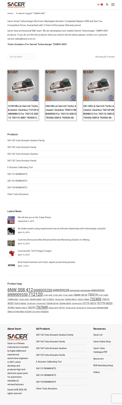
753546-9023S (77, 304)
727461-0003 (57, 295)
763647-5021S (21, 308)
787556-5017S (81, 308)
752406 (95, 299)
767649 (42, 307)
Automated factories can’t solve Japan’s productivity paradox (46, 262)
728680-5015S (80, 295)
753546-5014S (52, 303)
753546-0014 (31, 304)
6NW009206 (42, 290)
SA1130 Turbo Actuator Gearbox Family (26, 140)
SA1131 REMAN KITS (17, 174)
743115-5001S (48, 299)
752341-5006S (83, 299)
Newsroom (98, 359)
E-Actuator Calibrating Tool (20, 167)
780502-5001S (53, 308)
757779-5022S (104, 303)
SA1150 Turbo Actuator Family (21, 160)
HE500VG (45, 312)
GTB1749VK (35, 312)
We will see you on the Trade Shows (34, 217)
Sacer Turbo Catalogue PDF (100, 350)
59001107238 (25, 312)
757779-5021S (89, 303)
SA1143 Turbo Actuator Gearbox (22, 154)
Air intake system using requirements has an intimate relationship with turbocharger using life (62, 228)
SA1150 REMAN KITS (17, 187)
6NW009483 (85, 290)
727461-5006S (68, 295)
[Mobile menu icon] (113, 4)
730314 (93, 294)
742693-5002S (24, 300)
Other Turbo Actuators (18, 194)
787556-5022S (92, 308)
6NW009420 (74, 290)
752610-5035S (20, 303)
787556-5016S (70, 308)
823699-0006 (102, 308)
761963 (11, 307)
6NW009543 (97, 290)
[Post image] (11, 220)
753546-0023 (41, 304)
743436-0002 (59, 300)
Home (10, 13)
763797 (32, 307)
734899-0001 (12, 299)
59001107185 (13, 312)
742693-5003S (35, 299)
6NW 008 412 (20, 289)
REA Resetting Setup (103, 365)
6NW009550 (17, 294)
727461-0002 (47, 295)
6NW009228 (61, 290)
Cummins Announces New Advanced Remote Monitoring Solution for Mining (53, 240)
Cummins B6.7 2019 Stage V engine (34, 251)
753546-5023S (65, 303)
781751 (62, 308)
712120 (35, 294)
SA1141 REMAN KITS (17, 181)
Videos (96, 372)
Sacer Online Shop (102, 341)
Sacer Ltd (97, 335)
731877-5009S (103, 295)
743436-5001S (71, 299)
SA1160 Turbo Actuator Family (21, 147)
